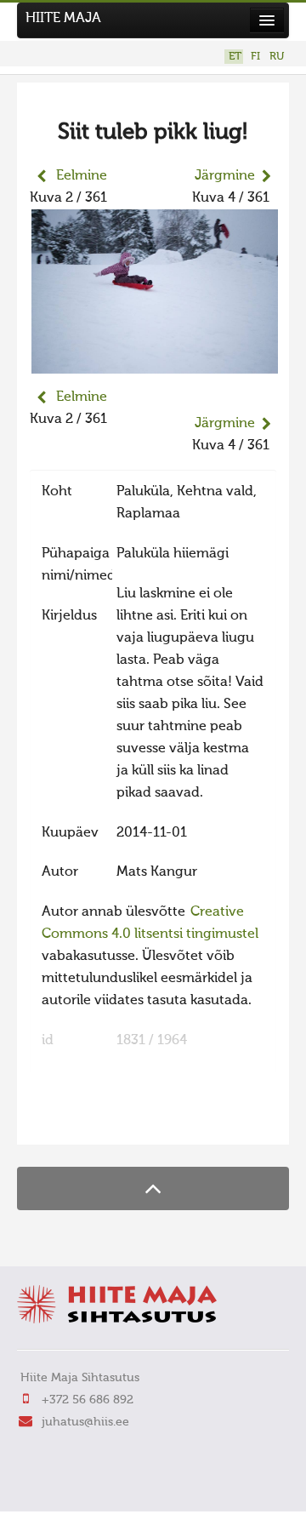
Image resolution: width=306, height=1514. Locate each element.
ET (235, 56)
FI (255, 56)
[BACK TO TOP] (153, 1188)
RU (276, 56)
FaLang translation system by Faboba (89, 1120)
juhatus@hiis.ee (85, 1422)
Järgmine (225, 176)
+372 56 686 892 (87, 1400)
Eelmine (81, 176)
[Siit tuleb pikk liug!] (155, 362)
